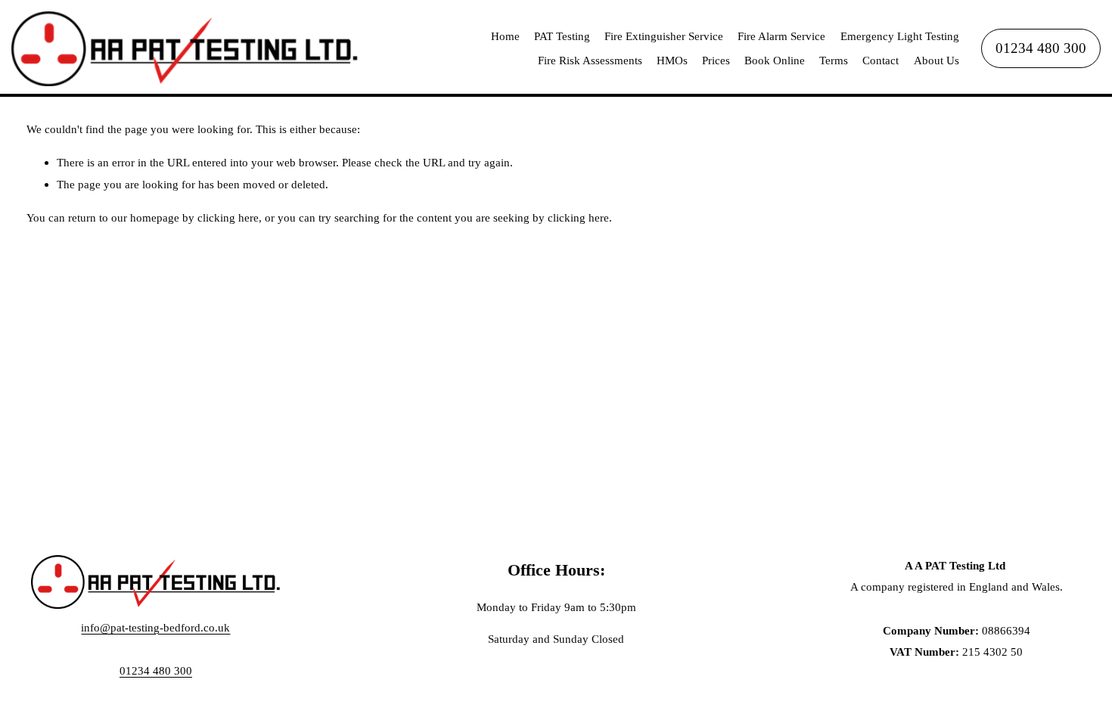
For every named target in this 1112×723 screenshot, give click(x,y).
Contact (880, 60)
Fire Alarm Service (781, 35)
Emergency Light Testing (899, 35)
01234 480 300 (1041, 48)
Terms (833, 60)
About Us (936, 60)
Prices (716, 60)
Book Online (774, 60)
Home (505, 35)
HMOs (672, 60)
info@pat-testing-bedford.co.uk (155, 627)
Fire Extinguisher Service (663, 35)
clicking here (228, 217)
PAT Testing (562, 35)
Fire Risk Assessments (590, 60)
